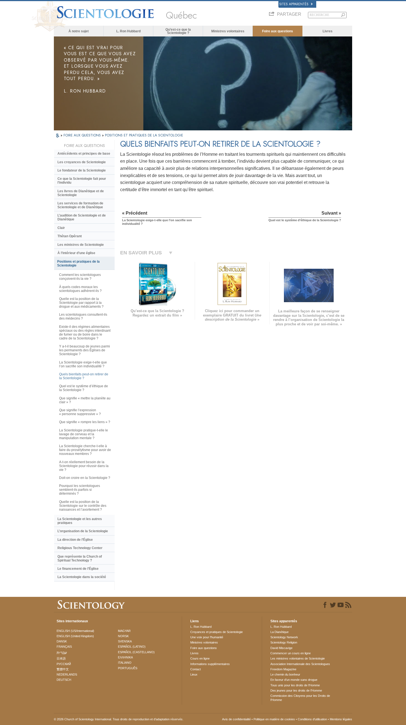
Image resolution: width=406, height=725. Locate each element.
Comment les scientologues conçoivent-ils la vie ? (80, 277)
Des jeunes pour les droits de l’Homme (296, 690)
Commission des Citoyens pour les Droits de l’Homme (300, 697)
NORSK (123, 636)
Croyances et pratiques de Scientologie (216, 632)
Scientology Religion (283, 642)
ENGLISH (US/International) (75, 630)
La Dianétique (279, 632)
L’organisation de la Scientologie (82, 531)
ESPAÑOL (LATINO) (132, 646)
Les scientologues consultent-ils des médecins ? (83, 316)
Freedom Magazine (283, 669)
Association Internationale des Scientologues (300, 664)
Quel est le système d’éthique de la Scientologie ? (83, 388)
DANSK (62, 641)
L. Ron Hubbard (128, 31)
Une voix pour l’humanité (206, 637)
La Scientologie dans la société (81, 577)
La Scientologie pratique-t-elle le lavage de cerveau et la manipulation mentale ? (83, 434)
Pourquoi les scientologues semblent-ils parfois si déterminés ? (79, 489)
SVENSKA (125, 641)
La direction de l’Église (75, 540)
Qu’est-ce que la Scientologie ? (178, 31)
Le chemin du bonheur (285, 674)
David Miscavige (281, 648)
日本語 (61, 658)
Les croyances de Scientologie (81, 162)
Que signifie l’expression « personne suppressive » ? (80, 412)
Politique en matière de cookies (274, 719)
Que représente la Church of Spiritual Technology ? (79, 558)
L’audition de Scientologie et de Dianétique (81, 217)
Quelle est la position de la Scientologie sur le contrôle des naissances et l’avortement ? (82, 506)
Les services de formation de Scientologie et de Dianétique (80, 205)
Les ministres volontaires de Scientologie (297, 658)
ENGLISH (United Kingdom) (75, 636)
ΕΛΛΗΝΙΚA (125, 657)
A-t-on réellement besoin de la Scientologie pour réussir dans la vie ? (84, 466)
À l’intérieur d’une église (76, 253)
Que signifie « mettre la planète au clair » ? (84, 400)
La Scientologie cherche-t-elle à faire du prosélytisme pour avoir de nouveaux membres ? (85, 450)
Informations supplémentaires (210, 664)
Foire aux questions (277, 31)
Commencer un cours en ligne (290, 653)
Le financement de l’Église (78, 569)
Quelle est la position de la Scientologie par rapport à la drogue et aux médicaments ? (81, 303)
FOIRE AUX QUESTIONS (83, 135)
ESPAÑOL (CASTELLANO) (136, 652)
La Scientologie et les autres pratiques (79, 521)
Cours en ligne (200, 658)
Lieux (193, 674)
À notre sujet (78, 31)
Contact (195, 669)
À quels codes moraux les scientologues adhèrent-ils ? (80, 289)
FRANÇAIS (64, 646)
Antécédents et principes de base (83, 153)
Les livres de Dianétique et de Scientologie (80, 193)
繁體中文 (63, 669)
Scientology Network (284, 637)
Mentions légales (341, 719)
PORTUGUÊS (127, 668)
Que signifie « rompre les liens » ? (84, 422)
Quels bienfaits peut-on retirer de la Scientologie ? (83, 376)
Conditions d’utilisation (312, 719)
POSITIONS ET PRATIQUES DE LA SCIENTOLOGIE (144, 135)
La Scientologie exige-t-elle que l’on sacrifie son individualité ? (83, 364)
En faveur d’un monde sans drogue (293, 679)
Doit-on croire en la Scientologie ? (84, 478)
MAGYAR (124, 630)
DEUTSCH (64, 679)
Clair (61, 228)
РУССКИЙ (64, 664)
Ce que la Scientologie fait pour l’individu (81, 180)
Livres (328, 31)
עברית (62, 652)
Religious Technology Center (79, 548)
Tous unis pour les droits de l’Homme (295, 685)
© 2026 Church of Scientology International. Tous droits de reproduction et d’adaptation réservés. (118, 719)
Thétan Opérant (69, 236)
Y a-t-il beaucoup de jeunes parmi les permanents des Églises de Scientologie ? (84, 350)
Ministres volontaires (227, 31)
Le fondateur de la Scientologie (81, 170)
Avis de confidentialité (236, 719)
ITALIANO (124, 662)
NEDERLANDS (67, 674)
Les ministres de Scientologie (80, 245)
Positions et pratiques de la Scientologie (78, 263)
